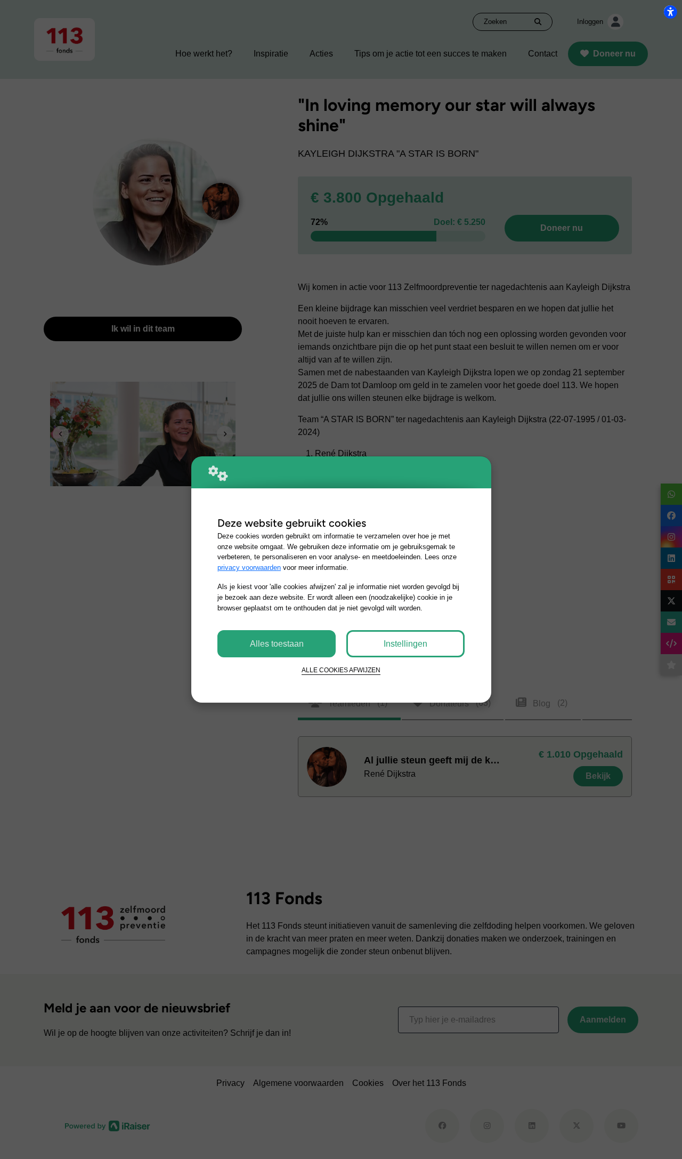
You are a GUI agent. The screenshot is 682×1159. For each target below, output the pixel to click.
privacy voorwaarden (249, 568)
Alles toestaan (277, 643)
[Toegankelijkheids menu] (670, 11)
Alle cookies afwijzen (341, 669)
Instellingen (405, 643)
